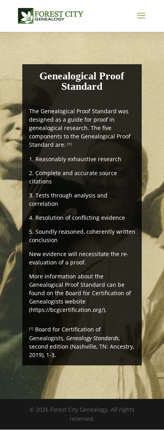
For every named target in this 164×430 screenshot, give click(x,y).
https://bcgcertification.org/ (67, 310)
